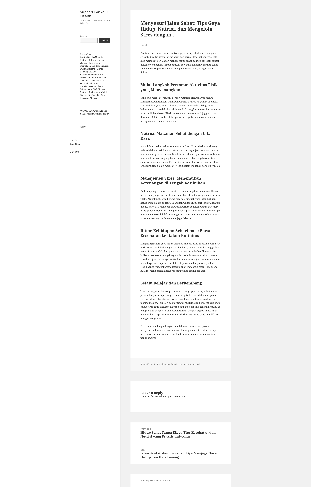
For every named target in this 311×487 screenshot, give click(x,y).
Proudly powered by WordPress (155, 480)
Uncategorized (193, 364)
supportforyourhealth (196, 210)
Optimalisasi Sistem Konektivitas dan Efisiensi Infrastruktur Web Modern (92, 86)
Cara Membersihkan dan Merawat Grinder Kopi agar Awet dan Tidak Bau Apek (93, 77)
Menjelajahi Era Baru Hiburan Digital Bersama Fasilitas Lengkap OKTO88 (94, 69)
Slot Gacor (76, 144)
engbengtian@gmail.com (170, 364)
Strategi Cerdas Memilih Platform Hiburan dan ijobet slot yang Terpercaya (93, 60)
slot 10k (74, 151)
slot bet (74, 140)
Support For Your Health (94, 14)
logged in (160, 396)
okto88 (83, 126)
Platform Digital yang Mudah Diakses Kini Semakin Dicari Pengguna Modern (93, 95)
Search (83, 36)
